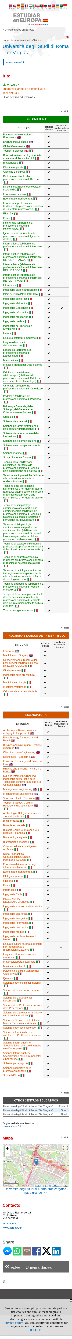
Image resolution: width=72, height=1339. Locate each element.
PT (42, 8)
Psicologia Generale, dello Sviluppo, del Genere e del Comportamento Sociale (18, 409)
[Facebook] (36, 1254)
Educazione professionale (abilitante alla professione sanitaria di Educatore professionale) (23, 206)
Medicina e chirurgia (14, 682)
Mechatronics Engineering (18, 793)
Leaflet (38, 1185)
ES (22, 8)
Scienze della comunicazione (19, 440)
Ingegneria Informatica (15, 312)
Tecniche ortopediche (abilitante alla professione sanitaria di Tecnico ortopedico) (23, 586)
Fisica (6, 218)
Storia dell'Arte (11, 1075)
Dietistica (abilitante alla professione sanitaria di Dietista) (21, 178)
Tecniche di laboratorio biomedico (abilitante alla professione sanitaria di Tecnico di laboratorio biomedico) (23, 546)
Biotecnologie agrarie (15, 837)
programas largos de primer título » (24, 88)
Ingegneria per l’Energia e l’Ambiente (17, 327)
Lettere (7, 333)
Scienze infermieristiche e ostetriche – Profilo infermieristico (22, 1034)
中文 (65, 8)
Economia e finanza (14, 194)
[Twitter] (46, 1253)
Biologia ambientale (14, 825)
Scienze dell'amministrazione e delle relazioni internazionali (20, 427)
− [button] (7, 1154)
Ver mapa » (9, 1223)
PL (38, 8)
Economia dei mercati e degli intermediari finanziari (19, 866)
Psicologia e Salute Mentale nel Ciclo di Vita (21, 972)
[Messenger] (7, 1254)
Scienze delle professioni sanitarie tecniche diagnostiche (22, 1014)
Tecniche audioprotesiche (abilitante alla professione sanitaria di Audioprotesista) (23, 478)
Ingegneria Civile (12, 894)
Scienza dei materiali (15, 421)
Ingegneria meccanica (15, 316)
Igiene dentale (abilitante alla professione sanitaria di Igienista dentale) (21, 236)
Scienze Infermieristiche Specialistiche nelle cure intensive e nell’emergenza (22, 1045)
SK (49, 8)
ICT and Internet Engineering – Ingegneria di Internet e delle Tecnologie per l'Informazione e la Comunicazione (22, 780)
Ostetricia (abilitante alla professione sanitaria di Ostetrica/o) (23, 387)
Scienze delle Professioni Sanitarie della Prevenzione (22, 1006)
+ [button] (7, 1148)
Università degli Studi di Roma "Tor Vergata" (28, 1106)
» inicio (65, 111)
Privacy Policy (13, 1322)
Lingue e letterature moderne (19, 337)
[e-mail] (27, 1254)
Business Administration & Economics (18, 136)
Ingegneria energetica (15, 918)
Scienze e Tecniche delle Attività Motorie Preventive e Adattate (21, 1022)
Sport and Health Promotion (19, 798)
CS (14, 8)
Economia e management (18, 198)
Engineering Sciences (15, 141)
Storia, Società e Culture (17, 457)
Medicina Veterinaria (14, 686)
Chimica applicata (13, 167)
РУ (46, 8)
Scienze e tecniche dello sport (20, 1027)
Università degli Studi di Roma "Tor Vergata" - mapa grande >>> (36, 1190)
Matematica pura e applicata (19, 961)
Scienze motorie (12, 452)
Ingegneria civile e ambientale (20, 289)
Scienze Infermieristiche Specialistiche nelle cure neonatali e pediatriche (22, 1055)
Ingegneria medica (13, 321)
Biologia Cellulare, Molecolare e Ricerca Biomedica (21, 831)
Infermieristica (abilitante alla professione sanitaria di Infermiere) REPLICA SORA (22, 267)
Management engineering (17, 789)
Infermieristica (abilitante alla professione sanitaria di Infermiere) (22, 245)
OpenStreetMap (51, 1185)
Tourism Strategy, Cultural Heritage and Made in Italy (18, 804)
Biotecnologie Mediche (16, 841)
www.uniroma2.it (15, 62)
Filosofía (8, 213)
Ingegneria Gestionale (15, 307)
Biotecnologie (10, 162)
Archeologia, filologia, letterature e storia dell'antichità (22, 815)
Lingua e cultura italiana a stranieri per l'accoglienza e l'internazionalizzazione (22, 946)
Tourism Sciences (13, 150)
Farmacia (8, 651)
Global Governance (14, 146)
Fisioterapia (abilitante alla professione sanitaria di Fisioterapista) (17, 225)
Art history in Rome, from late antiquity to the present (20, 732)
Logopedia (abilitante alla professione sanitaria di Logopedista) (17, 352)
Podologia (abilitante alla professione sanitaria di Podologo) (22, 397)
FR (26, 8)
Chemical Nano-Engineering (19, 752)
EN (10, 8)
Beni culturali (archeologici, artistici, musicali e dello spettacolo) (23, 157)
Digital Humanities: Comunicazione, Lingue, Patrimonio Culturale (17, 856)
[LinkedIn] (56, 1254)
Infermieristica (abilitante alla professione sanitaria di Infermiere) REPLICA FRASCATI (22, 256)
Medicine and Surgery (15, 655)
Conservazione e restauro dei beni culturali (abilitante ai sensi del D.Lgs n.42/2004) (20, 662)
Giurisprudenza (12, 670)
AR (61, 8)
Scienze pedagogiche (15, 1063)
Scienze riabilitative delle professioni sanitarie (17, 1069)
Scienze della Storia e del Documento (17, 999)
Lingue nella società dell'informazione (14, 344)
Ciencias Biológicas (14, 171)
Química (8, 416)
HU (30, 8)
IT (34, 8)
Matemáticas (10, 360)
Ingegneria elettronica (15, 303)
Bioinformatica (11, 820)
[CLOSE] (36, 1330)
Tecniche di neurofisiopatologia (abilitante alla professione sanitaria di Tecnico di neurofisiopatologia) (23, 559)
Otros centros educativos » (19, 97)
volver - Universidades (28, 1266)
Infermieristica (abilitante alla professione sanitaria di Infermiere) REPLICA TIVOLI (22, 277)
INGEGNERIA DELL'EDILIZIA (20, 294)
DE (18, 8)
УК (57, 8)
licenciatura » (11, 93)
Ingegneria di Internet (15, 298)
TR (53, 8)
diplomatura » (11, 84)
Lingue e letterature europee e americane (20, 956)
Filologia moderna (13, 876)
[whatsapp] (17, 1254)
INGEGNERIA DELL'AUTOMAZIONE (16, 900)
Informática (9, 285)
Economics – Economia (16, 756)
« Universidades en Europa (18, 29)
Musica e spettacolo (14, 966)
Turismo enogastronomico (18, 610)
